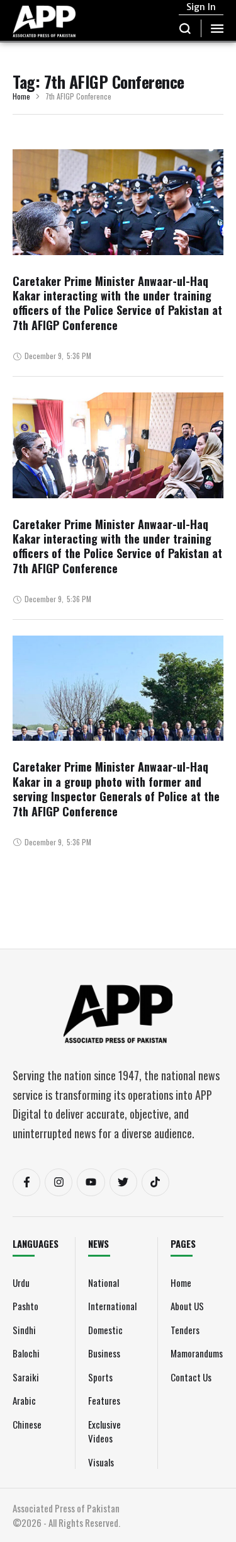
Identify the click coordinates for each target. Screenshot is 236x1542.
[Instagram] (58, 1182)
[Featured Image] (118, 243)
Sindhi (24, 1330)
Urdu (21, 1282)
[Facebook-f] (26, 1182)
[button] (185, 28)
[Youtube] (90, 1182)
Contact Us (191, 1377)
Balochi (26, 1353)
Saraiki (26, 1377)
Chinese (27, 1424)
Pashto (25, 1306)
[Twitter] (123, 1182)
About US (187, 1306)
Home (21, 96)
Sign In (201, 7)
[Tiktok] (155, 1182)
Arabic (24, 1400)
